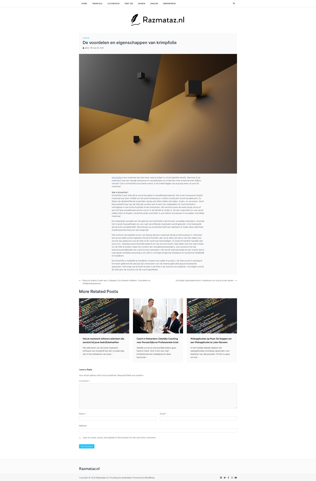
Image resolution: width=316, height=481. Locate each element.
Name (82, 413)
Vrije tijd (129, 3)
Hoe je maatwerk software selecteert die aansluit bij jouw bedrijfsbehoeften (103, 340)
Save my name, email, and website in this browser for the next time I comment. (119, 437)
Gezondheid (114, 3)
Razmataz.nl (102, 477)
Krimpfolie (117, 177)
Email (163, 413)
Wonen (141, 3)
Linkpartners (169, 3)
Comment (84, 381)
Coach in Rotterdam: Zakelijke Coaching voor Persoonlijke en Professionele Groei (157, 340)
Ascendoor (127, 477)
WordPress (149, 477)
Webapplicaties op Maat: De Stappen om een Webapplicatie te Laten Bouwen (211, 340)
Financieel (97, 3)
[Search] (234, 3)
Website (83, 425)
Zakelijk (154, 3)
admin (87, 48)
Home (84, 3)
